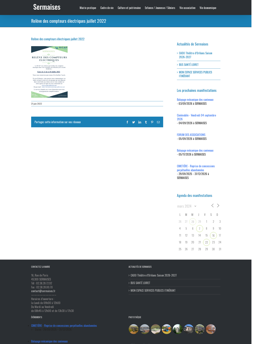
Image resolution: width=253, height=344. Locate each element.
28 (192, 222)
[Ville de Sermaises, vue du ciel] (200, 329)
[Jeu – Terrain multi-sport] (167, 329)
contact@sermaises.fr (43, 291)
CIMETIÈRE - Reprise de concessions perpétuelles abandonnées (196, 168)
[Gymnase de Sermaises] (145, 329)
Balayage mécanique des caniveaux (195, 99)
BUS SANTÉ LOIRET (189, 65)
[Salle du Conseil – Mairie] (211, 329)
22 (206, 242)
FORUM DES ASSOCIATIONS (191, 135)
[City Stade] (156, 329)
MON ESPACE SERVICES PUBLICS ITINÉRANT (195, 74)
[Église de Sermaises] (178, 329)
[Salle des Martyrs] (189, 329)
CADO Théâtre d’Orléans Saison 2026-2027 (195, 55)
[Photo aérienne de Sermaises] (134, 329)
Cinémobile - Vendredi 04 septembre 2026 (196, 117)
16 (213, 235)
